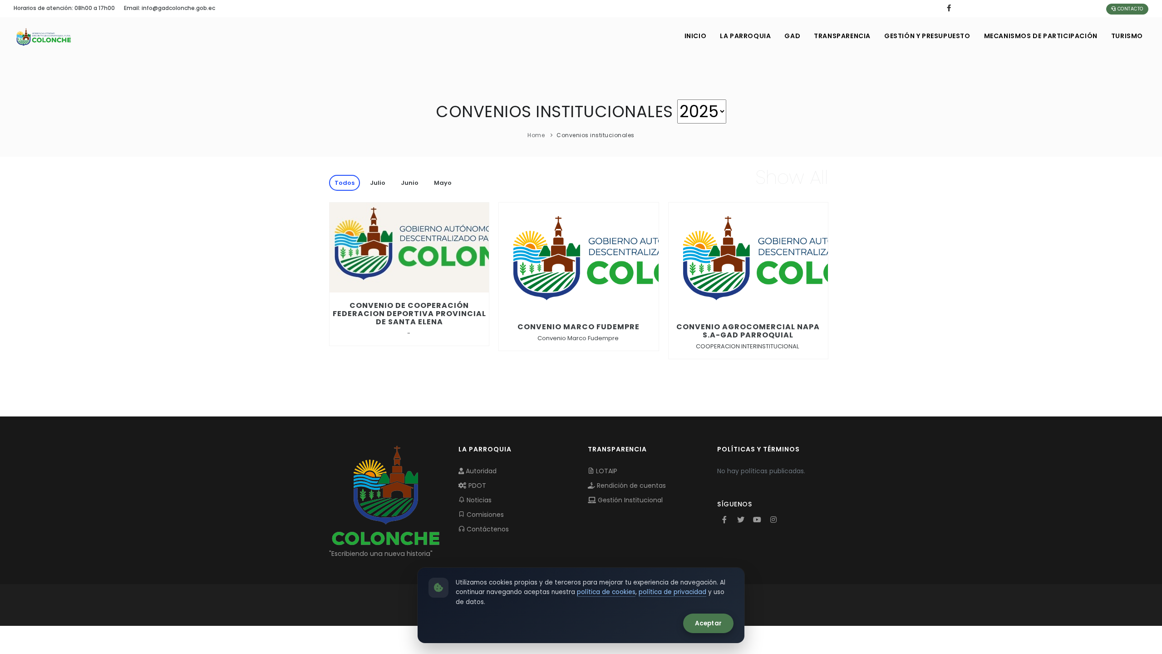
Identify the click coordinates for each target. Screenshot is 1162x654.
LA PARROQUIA (745, 35)
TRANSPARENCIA (842, 35)
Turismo (1127, 35)
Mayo (443, 182)
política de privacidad (672, 592)
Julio (377, 182)
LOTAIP (605, 471)
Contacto (1129, 8)
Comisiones (484, 514)
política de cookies (606, 592)
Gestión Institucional (629, 500)
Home (536, 135)
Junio (410, 182)
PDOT (476, 485)
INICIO (695, 35)
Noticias (478, 500)
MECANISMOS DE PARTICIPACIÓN (1041, 35)
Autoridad (480, 471)
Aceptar (708, 623)
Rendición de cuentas (630, 485)
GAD (792, 35)
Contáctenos (487, 529)
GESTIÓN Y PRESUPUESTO (927, 35)
